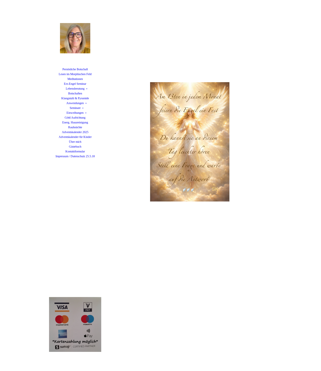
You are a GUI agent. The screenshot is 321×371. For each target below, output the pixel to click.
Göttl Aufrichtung (75, 117)
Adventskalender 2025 (75, 132)
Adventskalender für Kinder (75, 136)
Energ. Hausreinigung (75, 122)
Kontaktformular (75, 151)
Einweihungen (75, 112)
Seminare (75, 107)
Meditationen (75, 78)
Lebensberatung (75, 88)
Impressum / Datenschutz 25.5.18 (75, 156)
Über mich (75, 141)
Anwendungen (75, 103)
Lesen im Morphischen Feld (75, 74)
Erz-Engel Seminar (75, 83)
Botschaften (75, 93)
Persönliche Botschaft (75, 69)
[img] (75, 38)
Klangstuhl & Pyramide (75, 98)
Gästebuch (75, 146)
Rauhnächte (75, 127)
